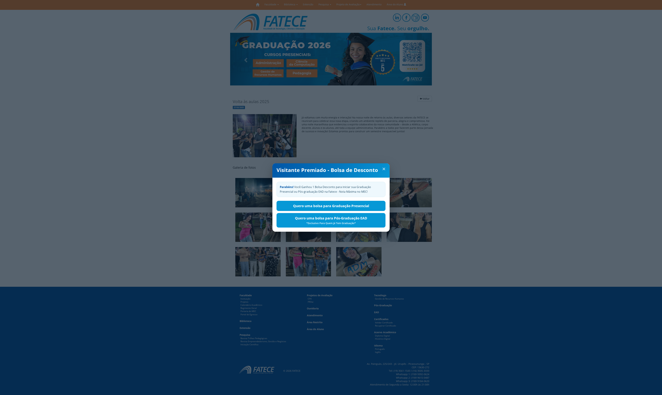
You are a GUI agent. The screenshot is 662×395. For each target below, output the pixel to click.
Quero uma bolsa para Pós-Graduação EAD (331, 220)
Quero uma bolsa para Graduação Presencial (331, 206)
